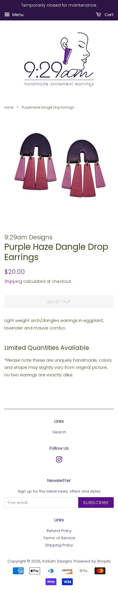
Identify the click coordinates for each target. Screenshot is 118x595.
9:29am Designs (57, 561)
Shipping (13, 281)
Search (59, 432)
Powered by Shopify (92, 561)
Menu (17, 15)
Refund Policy (59, 530)
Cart (108, 15)
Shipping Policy (59, 545)
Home (8, 107)
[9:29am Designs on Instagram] (59, 460)
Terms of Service (59, 537)
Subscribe (96, 502)
